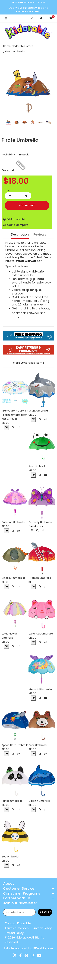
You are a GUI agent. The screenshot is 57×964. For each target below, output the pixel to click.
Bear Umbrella (37, 745)
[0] (50, 18)
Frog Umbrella (37, 466)
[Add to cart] (6, 427)
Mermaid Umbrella (40, 689)
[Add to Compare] (18, 427)
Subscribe (45, 912)
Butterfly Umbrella (40, 522)
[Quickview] (13, 427)
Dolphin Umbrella (39, 801)
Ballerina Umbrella (13, 522)
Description (20, 234)
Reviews (39, 234)
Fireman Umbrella (39, 578)
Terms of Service (17, 928)
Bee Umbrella (10, 856)
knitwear (33, 313)
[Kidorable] (28, 32)
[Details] (32, 530)
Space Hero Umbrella (15, 745)
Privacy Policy (42, 928)
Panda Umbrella (12, 801)
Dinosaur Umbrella (13, 578)
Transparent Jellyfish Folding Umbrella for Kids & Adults (15, 415)
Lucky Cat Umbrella (40, 633)
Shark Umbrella (38, 410)
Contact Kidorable (18, 923)
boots (45, 308)
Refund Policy (14, 933)
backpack (19, 313)
